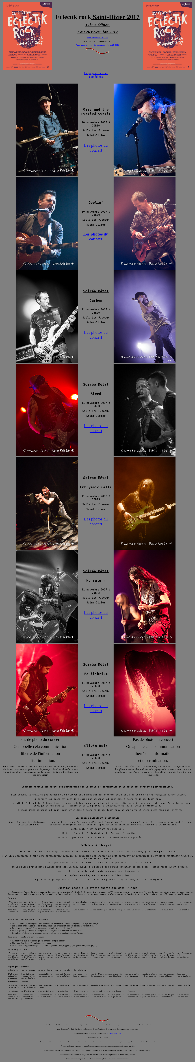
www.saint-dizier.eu (97, 38)
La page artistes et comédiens (96, 74)
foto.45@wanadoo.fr (114, 1033)
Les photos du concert (96, 147)
